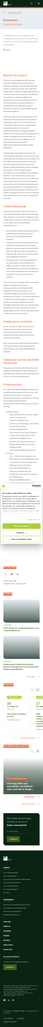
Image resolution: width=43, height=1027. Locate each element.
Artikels (6, 940)
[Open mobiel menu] (38, 3)
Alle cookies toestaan (21, 526)
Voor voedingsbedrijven (10, 873)
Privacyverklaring (8, 1018)
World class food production (12, 911)
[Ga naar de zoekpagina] (31, 4)
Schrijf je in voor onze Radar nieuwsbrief (15, 962)
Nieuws (6, 936)
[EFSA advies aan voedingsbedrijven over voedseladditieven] (21, 611)
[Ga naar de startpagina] (7, 4)
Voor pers (6, 893)
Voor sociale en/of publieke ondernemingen (16, 879)
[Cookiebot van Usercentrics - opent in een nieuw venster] (32, 486)
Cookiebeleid (20, 1018)
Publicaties (8, 945)
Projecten (7, 949)
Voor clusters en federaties (11, 883)
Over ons (7, 922)
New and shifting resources (11, 915)
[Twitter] (11, 574)
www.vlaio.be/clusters (10, 995)
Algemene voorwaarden (10, 1021)
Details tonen (32, 519)
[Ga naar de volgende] (38, 690)
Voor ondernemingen (9, 876)
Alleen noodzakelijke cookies (21, 539)
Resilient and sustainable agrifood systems (16, 905)
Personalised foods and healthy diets (14, 908)
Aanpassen (20, 532)
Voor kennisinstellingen (10, 889)
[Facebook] (5, 574)
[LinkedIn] (17, 574)
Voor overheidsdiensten (10, 886)
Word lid (6, 926)
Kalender (7, 931)
